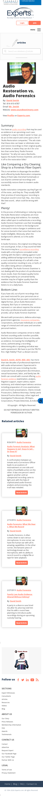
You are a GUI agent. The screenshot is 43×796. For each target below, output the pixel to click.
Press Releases (7, 722)
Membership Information (11, 725)
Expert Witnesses (8, 693)
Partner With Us (8, 760)
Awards (4, 731)
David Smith (12, 100)
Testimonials (6, 734)
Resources (6, 702)
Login (22, 23)
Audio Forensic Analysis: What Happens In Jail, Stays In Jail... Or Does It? (21, 449)
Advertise (5, 747)
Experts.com (23, 115)
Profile (10, 115)
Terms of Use (7, 770)
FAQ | (22, 784)
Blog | (16, 784)
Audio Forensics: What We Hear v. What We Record (21, 525)
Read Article (21, 492)
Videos (4, 706)
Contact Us (31, 784)
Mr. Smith (14, 106)
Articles (4, 699)
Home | (8, 784)
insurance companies (30, 320)
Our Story (5, 718)
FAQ (3, 728)
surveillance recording (29, 249)
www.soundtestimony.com (24, 109)
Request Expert (7, 750)
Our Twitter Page (8, 757)
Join (34, 23)
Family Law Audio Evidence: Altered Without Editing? (19, 595)
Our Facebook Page (9, 754)
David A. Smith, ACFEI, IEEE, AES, (15, 360)
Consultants (6, 696)
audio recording (19, 129)
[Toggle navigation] (39, 29)
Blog (3, 709)
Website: (20, 109)
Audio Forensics (24, 442)
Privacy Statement (8, 773)
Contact (5, 744)
